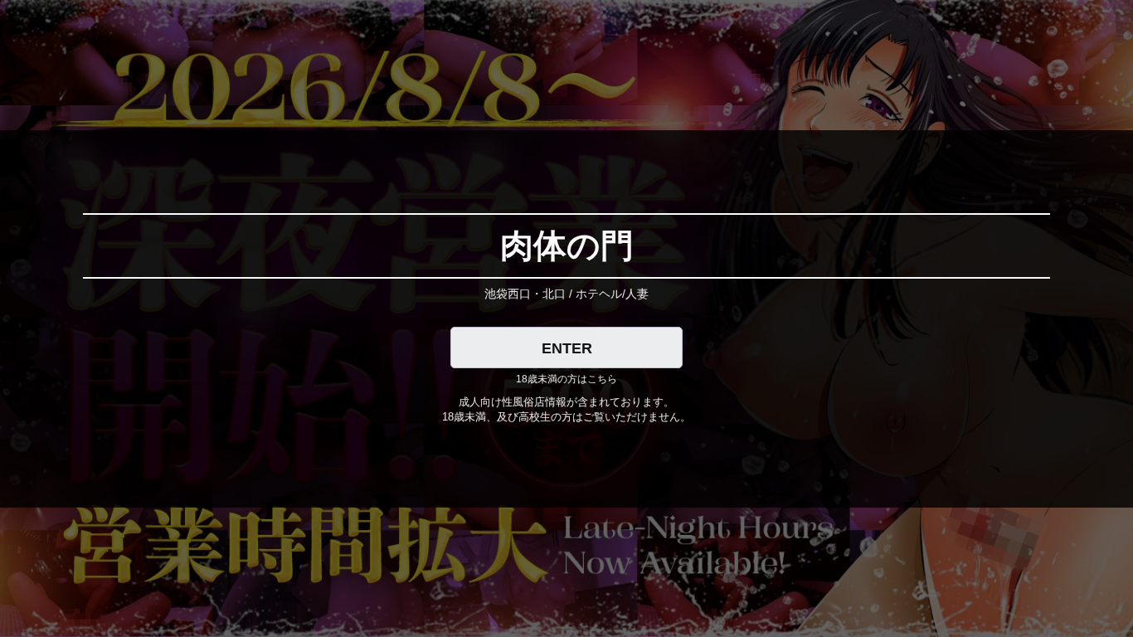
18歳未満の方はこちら (566, 379)
